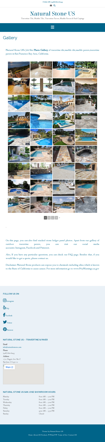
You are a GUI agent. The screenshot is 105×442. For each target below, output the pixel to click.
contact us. (43, 258)
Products (44, 435)
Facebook (31, 247)
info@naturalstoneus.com (12, 347)
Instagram (20, 247)
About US (37, 435)
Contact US (72, 435)
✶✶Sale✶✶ (52, 435)
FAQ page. (73, 254)
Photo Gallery (41, 50)
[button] (52, 27)
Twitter (9, 323)
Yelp (7, 308)
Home (30, 435)
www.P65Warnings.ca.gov (86, 268)
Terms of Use (63, 435)
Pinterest (44, 247)
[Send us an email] (51, 5)
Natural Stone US (52, 13)
